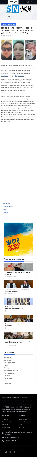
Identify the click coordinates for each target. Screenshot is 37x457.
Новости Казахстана (8, 24)
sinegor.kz (4, 76)
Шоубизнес (8, 383)
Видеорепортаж (9, 363)
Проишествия (8, 378)
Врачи (5, 209)
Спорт (6, 381)
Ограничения (6, 427)
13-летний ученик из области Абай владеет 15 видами (18, 273)
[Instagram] (28, 2)
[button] (9, 16)
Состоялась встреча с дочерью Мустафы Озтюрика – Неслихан (17, 290)
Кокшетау (6, 203)
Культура (7, 368)
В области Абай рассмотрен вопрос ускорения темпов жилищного (16, 307)
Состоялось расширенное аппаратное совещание (16, 324)
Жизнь (6, 365)
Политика (7, 375)
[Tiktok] (25, 2)
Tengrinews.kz (19, 76)
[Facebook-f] (31, 2)
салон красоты (8, 206)
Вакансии (5, 424)
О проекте (5, 419)
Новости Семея (9, 373)
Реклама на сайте (7, 422)
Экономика (8, 357)
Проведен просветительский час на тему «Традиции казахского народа (17, 341)
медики (5, 213)
